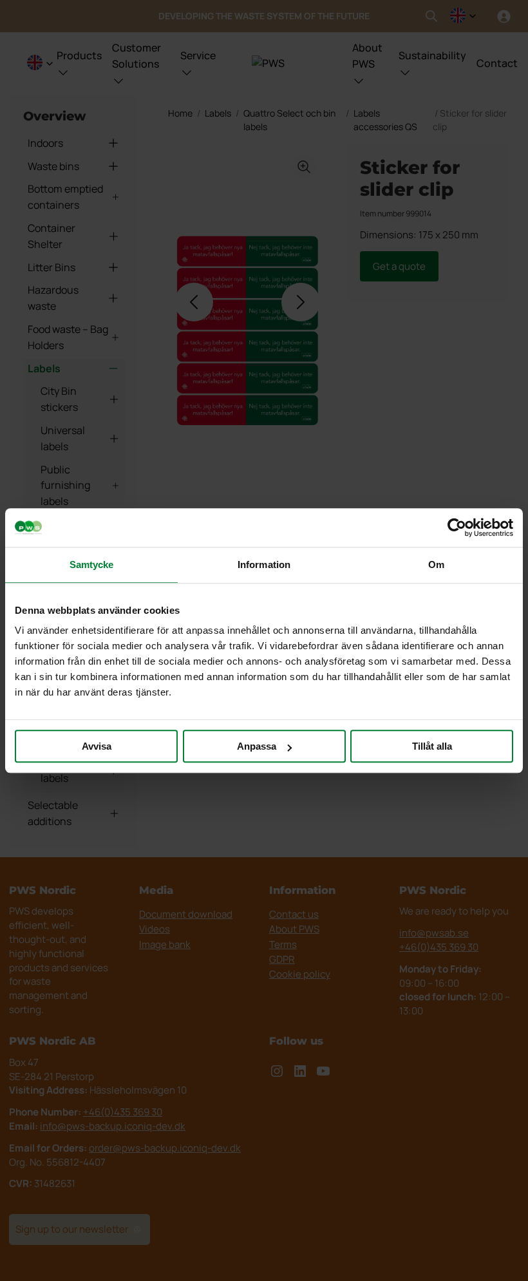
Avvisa (96, 746)
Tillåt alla (432, 746)
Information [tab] (264, 564)
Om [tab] (436, 564)
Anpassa (256, 746)
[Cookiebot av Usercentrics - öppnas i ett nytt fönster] (457, 527)
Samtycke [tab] (92, 564)
